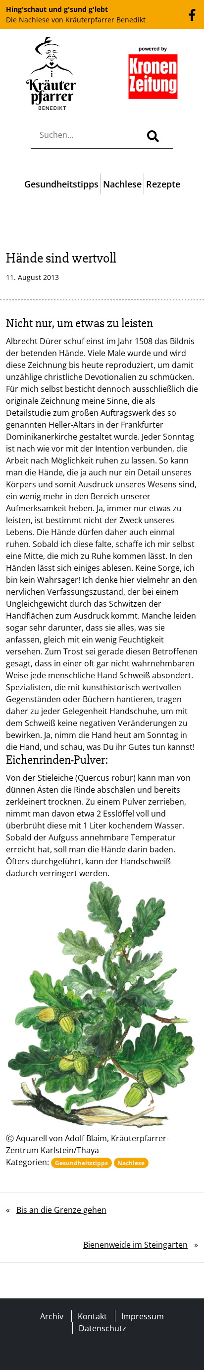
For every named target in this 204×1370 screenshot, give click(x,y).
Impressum (142, 1316)
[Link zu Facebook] (192, 13)
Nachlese (122, 184)
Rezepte (163, 184)
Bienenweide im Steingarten (135, 1244)
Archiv (51, 1316)
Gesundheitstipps (61, 184)
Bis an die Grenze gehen (61, 1209)
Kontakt (92, 1316)
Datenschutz (102, 1328)
